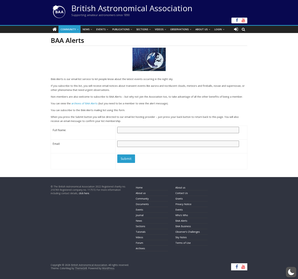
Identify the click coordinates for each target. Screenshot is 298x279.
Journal (139, 215)
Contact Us (181, 193)
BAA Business (183, 226)
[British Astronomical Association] (54, 29)
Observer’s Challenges (187, 231)
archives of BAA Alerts (84, 103)
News (86, 29)
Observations (179, 29)
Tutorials (141, 231)
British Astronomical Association (131, 8)
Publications (121, 29)
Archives (140, 248)
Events (101, 29)
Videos (159, 29)
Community (68, 29)
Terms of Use (183, 242)
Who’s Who (181, 215)
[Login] (236, 29)
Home (139, 187)
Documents (142, 204)
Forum (139, 242)
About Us (201, 29)
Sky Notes (181, 237)
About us (141, 193)
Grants (179, 198)
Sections (142, 29)
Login (218, 29)
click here (84, 193)
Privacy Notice (183, 204)
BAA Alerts (181, 220)
